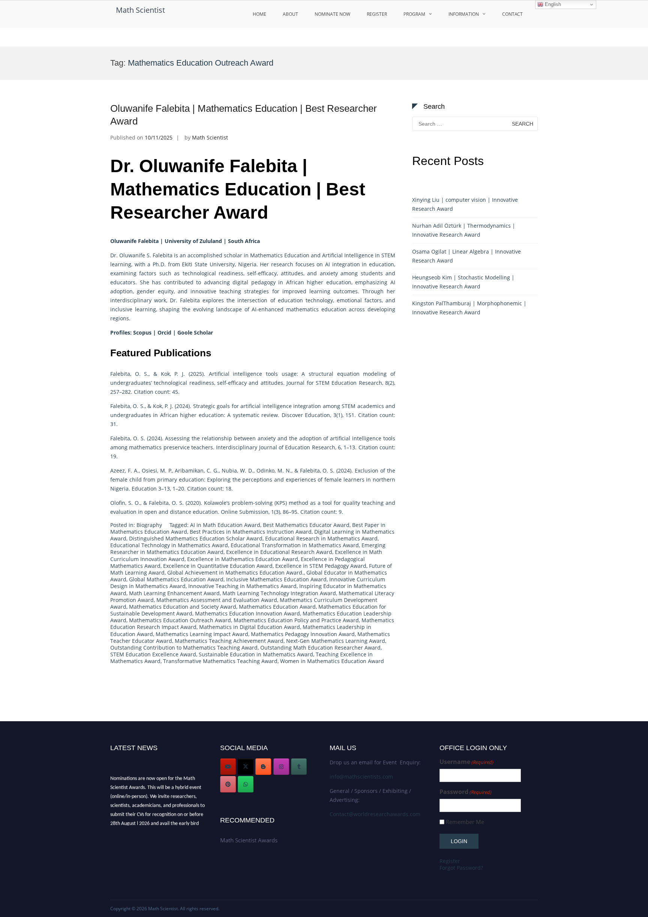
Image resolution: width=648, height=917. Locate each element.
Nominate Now (332, 14)
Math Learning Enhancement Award (174, 593)
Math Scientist (140, 10)
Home (259, 14)
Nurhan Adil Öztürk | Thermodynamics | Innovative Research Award (463, 230)
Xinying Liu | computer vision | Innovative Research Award (465, 204)
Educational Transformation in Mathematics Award (295, 545)
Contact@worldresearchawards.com (375, 814)
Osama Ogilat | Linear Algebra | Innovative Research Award (466, 256)
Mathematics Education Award (277, 606)
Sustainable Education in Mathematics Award (256, 654)
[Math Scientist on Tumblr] (299, 766)
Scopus (142, 332)
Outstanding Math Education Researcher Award (320, 647)
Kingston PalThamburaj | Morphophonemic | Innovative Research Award (469, 308)
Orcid (164, 332)
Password (466, 792)
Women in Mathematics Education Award (332, 661)
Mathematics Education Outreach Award (180, 620)
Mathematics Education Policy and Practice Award (296, 620)
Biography (149, 524)
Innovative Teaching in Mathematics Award (242, 586)
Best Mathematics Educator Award (306, 524)
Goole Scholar (195, 332)
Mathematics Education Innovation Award (247, 613)
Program (414, 14)
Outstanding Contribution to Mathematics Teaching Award (184, 647)
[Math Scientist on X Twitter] (246, 766)
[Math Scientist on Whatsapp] (246, 784)
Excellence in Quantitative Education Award (218, 565)
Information (463, 14)
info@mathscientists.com (361, 776)
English (552, 4)
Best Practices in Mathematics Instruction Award (251, 531)
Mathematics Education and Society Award (182, 606)
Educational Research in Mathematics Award (321, 538)
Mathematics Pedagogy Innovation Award (303, 634)
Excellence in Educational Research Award (279, 551)
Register (377, 14)
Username (467, 762)
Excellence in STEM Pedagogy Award (320, 565)
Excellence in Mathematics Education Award (242, 559)
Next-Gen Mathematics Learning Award (335, 640)
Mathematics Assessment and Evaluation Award (216, 599)
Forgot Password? (461, 867)
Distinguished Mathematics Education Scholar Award (195, 538)
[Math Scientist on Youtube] (228, 766)
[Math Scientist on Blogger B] (263, 766)
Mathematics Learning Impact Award (202, 634)
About (290, 14)
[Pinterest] (228, 784)
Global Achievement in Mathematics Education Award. (235, 572)
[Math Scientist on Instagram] (281, 766)
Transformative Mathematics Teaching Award (220, 661)
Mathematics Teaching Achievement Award (229, 640)
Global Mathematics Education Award (176, 579)
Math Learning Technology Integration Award (279, 593)
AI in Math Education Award (225, 524)
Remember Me (465, 821)
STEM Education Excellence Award (153, 654)
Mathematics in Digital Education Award (249, 626)
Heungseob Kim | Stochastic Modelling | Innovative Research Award (463, 282)
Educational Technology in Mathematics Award (169, 545)
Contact (512, 14)
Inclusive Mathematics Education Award (276, 579)
